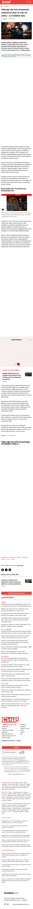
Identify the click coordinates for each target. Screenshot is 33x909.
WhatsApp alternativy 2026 (8, 789)
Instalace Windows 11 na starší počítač (17, 805)
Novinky (7, 6)
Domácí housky (20, 798)
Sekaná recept (22, 797)
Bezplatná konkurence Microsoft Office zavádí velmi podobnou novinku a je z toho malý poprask (14, 821)
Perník (29, 797)
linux (12, 559)
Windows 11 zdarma (7, 808)
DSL (6, 435)
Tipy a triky (4, 683)
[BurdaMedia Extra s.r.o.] (10, 719)
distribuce (25, 557)
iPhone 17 (4, 811)
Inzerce (22, 732)
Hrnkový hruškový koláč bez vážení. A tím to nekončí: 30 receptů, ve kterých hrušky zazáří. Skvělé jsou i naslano (15, 860)
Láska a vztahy (15, 785)
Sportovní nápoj (12, 795)
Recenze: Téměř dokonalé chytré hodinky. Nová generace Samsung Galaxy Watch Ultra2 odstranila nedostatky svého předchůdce (15, 642)
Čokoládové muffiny (12, 793)
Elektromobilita (24, 810)
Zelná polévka (9, 797)
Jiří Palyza (4, 18)
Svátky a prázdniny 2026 (11, 787)
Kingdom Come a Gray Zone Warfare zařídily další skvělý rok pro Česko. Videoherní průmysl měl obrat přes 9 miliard (16, 845)
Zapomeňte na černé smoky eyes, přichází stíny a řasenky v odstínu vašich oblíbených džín (16, 875)
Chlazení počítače (17, 803)
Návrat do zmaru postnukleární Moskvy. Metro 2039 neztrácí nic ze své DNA (14, 826)
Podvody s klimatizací (18, 811)
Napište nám (20, 565)
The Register (12, 435)
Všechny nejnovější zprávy (16, 593)
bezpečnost (5, 656)
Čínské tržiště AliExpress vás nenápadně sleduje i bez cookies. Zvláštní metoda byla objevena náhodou (15, 831)
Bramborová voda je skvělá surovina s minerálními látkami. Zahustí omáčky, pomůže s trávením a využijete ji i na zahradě (16, 855)
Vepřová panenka (17, 792)
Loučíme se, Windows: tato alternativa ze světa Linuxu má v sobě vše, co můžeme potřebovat (11, 582)
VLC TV (10, 811)
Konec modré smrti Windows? (18, 806)
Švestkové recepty (10, 798)
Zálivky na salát (20, 795)
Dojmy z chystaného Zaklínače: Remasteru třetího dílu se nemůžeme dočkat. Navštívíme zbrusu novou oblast (16, 840)
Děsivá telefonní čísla (17, 782)
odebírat (16, 747)
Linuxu (3, 559)
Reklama (4, 728)
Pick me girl (22, 784)
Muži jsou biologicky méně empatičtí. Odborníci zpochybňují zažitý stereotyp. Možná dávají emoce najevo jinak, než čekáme (16, 880)
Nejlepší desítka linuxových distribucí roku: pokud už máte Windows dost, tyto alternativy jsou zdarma (12, 376)
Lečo (4, 798)
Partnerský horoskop (13, 784)
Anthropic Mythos (17, 808)
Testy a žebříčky (6, 629)
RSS (21, 734)
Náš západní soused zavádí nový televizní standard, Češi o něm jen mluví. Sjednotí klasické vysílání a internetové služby (15, 619)
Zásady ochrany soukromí (9, 735)
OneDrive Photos (6, 806)
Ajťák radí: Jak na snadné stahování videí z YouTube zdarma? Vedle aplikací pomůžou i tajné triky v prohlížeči (15, 705)
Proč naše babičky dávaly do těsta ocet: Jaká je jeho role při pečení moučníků (16, 865)
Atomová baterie (27, 808)
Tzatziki (16, 797)
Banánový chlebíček (23, 793)
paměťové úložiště (15, 557)
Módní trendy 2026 (22, 787)
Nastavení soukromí (7, 734)
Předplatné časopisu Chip (9, 724)
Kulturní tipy (23, 785)
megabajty (4, 557)
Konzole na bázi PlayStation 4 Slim (11, 810)
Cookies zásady (6, 737)
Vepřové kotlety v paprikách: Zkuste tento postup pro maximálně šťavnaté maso (14, 870)
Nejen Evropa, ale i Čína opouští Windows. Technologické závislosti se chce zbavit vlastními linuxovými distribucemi (16, 836)
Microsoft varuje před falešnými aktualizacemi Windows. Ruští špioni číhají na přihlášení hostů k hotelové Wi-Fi (15, 660)
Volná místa (5, 726)
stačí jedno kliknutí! (11, 56)
